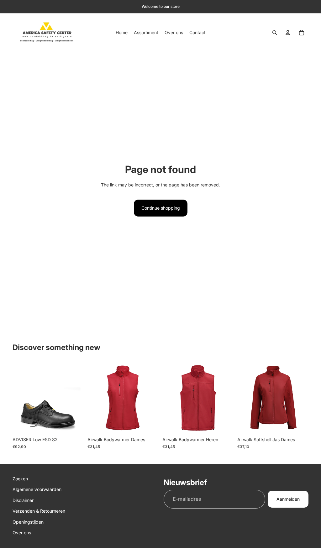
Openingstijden (28, 522)
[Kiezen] (74, 424)
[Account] (288, 32)
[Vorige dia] (94, 398)
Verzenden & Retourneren (39, 511)
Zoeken (20, 478)
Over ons (22, 532)
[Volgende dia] (152, 398)
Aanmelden (288, 499)
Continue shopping (160, 208)
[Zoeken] (275, 32)
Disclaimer (23, 500)
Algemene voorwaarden (37, 489)
